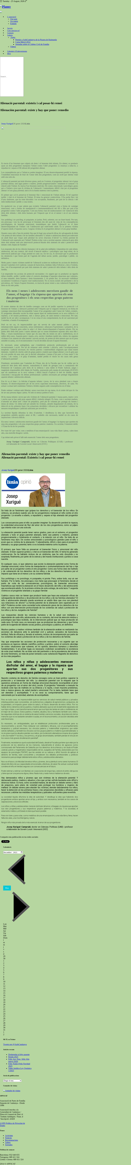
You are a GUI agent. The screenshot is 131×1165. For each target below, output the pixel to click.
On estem (14, 21)
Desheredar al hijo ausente (19, 1054)
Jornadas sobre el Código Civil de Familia (32, 44)
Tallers (7, 1142)
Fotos (13, 37)
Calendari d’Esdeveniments (17, 51)
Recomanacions (11, 1140)
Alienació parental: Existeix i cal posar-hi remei (32, 457)
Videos (13, 47)
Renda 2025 (13, 1057)
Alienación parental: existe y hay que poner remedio (34, 110)
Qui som (13, 19)
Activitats (9, 1135)
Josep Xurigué (7, 124)
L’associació (11, 17)
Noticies (8, 1138)
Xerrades (8, 1145)
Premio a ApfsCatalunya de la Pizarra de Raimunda (36, 40)
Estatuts (13, 23)
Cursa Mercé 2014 (22, 42)
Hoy (7, 888)
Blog (9, 54)
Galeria (10, 35)
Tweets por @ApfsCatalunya (15, 1044)
